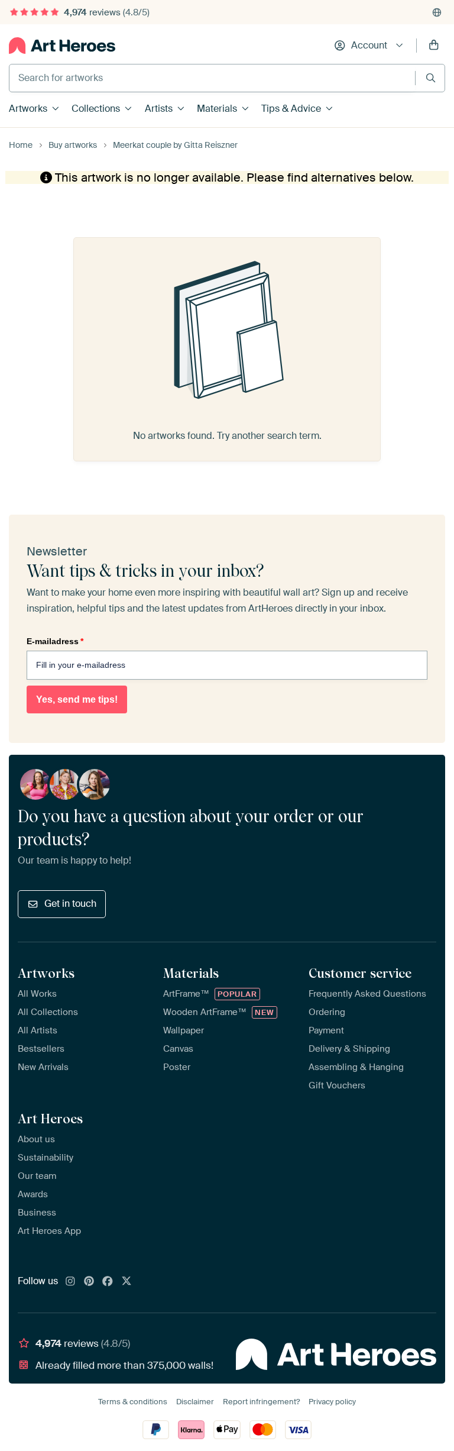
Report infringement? (261, 1402)
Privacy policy (332, 1402)
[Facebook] (107, 1282)
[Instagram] (70, 1282)
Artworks (28, 108)
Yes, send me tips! (77, 699)
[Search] (430, 77)
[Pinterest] (89, 1282)
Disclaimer (195, 1402)
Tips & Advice (291, 108)
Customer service (360, 973)
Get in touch (70, 903)
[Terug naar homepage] (62, 45)
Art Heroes (50, 1118)
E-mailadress (55, 641)
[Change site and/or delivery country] (437, 12)
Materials (217, 108)
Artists (159, 108)
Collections (96, 108)
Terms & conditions (132, 1402)
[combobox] (212, 78)
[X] (126, 1282)
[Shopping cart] (434, 45)
